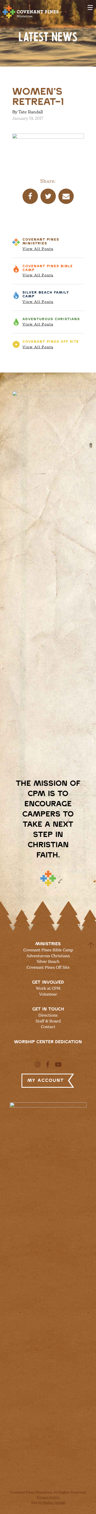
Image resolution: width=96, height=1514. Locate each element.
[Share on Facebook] (30, 196)
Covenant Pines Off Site (48, 967)
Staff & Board (48, 1021)
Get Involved (48, 982)
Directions (48, 1015)
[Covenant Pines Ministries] (31, 18)
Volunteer (48, 994)
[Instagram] (37, 1064)
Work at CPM (48, 988)
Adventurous (51, 322)
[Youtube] (58, 1064)
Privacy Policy (48, 1497)
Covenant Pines (41, 244)
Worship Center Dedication (48, 1042)
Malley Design (54, 1502)
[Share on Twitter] (48, 196)
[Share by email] (66, 196)
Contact (48, 1026)
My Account (45, 1081)
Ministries (48, 944)
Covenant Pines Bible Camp (48, 949)
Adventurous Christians (48, 955)
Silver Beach (46, 297)
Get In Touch (48, 1009)
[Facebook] (47, 1064)
